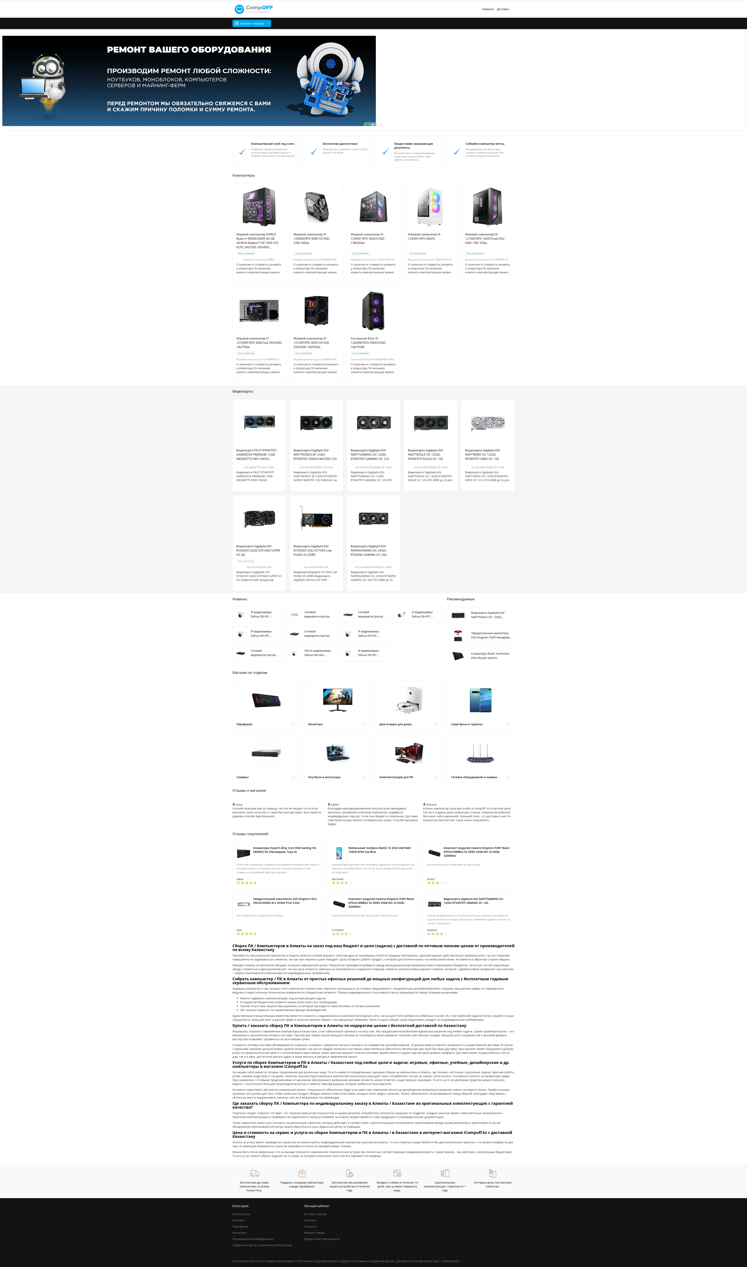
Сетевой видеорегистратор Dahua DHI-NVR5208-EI (372, 614)
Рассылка (310, 1226)
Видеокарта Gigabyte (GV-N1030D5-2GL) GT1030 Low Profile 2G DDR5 (313, 550)
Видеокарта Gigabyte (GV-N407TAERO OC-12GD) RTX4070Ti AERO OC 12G (483, 454)
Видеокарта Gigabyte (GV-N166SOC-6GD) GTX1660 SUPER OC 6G (258, 550)
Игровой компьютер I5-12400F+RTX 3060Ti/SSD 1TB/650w (367, 238)
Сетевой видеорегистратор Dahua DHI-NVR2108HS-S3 (263, 653)
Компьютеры (241, 1214)
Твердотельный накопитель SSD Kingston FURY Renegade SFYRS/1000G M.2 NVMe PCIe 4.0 (490, 635)
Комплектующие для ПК (396, 777)
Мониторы (315, 724)
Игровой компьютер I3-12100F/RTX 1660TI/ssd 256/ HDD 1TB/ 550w (485, 238)
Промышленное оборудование (253, 1239)
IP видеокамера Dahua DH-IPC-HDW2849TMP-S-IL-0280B (263, 614)
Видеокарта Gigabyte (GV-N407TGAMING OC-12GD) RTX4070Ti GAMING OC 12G (370, 454)
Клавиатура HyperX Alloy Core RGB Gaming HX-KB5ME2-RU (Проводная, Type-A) (285, 850)
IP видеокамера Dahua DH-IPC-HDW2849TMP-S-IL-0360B (263, 634)
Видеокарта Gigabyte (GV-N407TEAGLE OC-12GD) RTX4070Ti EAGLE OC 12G (426, 454)
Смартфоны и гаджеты (466, 724)
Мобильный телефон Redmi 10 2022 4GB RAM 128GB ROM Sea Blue (379, 850)
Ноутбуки (238, 1220)
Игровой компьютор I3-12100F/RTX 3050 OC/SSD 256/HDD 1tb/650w (311, 342)
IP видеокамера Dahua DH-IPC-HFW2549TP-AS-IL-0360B (423, 614)
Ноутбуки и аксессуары (324, 777)
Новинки (488, 9)
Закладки (310, 1220)
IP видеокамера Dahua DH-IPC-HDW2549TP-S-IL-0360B (369, 653)
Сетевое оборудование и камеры (474, 777)
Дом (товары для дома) (396, 724)
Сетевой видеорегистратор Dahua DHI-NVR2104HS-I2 (316, 634)
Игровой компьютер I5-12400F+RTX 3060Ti (424, 236)
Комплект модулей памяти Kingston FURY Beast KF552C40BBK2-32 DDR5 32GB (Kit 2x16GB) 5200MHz (476, 852)
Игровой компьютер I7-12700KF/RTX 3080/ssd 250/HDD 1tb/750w (259, 342)
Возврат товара (314, 1233)
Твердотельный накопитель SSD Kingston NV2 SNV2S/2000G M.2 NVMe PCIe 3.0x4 (285, 901)
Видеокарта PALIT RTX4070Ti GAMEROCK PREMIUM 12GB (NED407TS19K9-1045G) (256, 454)
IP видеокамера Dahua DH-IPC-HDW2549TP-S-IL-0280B (369, 634)
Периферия (244, 724)
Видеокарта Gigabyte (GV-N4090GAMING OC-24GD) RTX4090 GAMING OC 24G (369, 550)
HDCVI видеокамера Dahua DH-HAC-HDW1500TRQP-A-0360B (317, 653)
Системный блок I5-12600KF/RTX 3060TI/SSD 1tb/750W (368, 342)
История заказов (315, 1214)
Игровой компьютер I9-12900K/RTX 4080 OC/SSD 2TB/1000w (311, 238)
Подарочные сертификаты (322, 1239)
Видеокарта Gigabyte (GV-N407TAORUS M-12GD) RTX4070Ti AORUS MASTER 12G (315, 454)
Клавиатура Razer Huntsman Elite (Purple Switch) (490, 656)
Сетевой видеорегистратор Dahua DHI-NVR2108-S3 (318, 614)
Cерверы (243, 777)
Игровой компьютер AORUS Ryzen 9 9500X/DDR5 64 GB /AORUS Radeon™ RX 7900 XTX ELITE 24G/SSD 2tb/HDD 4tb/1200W (257, 240)
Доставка (503, 9)
